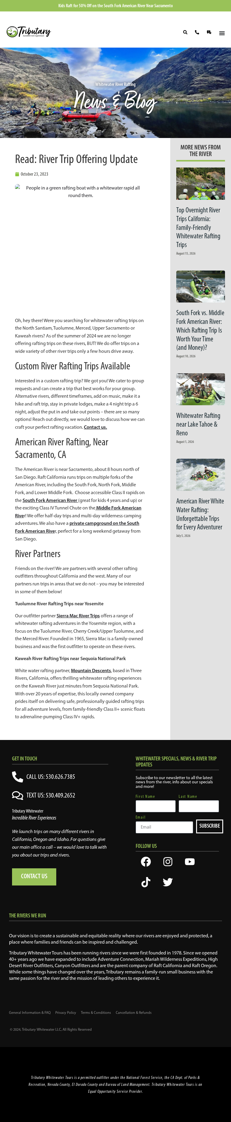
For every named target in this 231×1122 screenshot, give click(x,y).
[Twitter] (168, 882)
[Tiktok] (146, 882)
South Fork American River (50, 500)
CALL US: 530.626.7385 (50, 777)
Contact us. (95, 427)
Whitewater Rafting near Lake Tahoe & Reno (198, 424)
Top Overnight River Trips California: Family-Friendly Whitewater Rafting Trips (198, 227)
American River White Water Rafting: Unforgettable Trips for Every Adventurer (200, 514)
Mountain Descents (91, 670)
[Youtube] (190, 861)
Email (141, 817)
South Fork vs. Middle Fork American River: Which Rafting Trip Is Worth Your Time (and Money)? (200, 330)
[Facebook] (146, 861)
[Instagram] (168, 861)
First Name (145, 796)
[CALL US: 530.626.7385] (17, 776)
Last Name (188, 796)
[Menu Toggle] (222, 33)
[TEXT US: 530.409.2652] (17, 795)
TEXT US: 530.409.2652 (50, 795)
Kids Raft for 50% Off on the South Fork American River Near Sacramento (115, 5)
